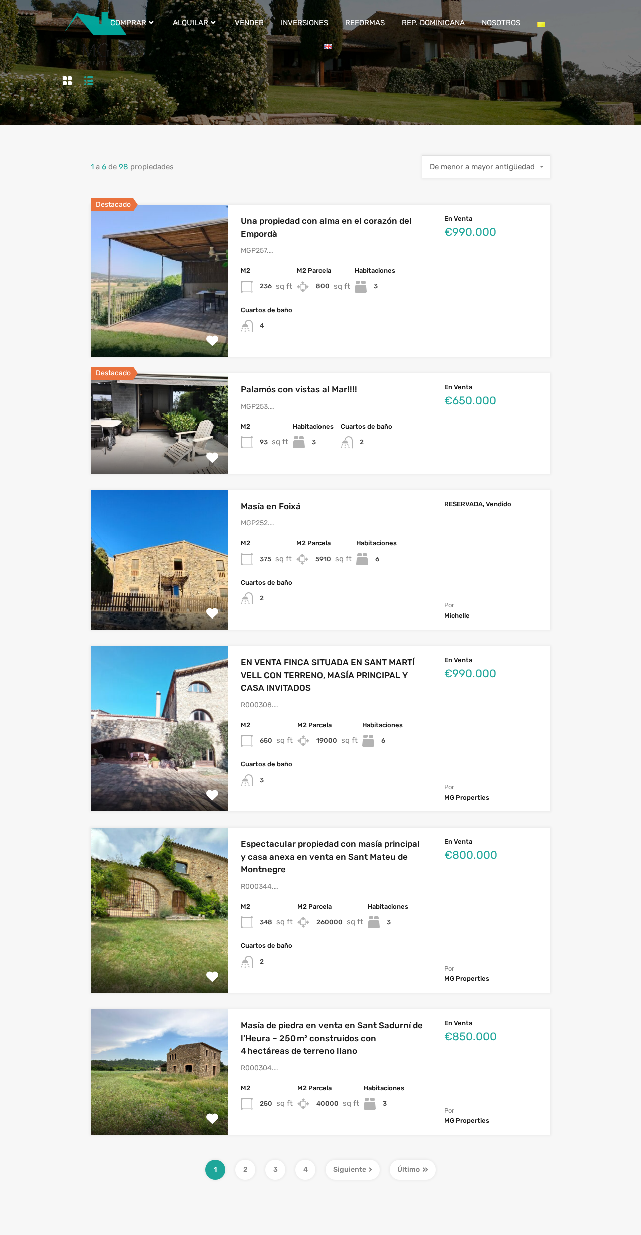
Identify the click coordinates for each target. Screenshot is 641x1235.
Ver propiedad (159, 326)
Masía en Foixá (271, 506)
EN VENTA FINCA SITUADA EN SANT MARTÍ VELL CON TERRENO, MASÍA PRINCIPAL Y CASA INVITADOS (328, 675)
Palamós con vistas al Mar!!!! (299, 389)
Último (408, 1169)
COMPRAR (128, 22)
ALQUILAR (190, 22)
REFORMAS (365, 22)
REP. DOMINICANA (433, 22)
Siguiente (349, 1169)
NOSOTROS (501, 22)
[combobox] (486, 166)
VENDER (249, 22)
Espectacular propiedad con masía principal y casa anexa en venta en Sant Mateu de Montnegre (330, 856)
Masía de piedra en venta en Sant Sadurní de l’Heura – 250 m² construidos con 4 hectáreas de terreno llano (332, 1038)
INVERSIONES (304, 22)
